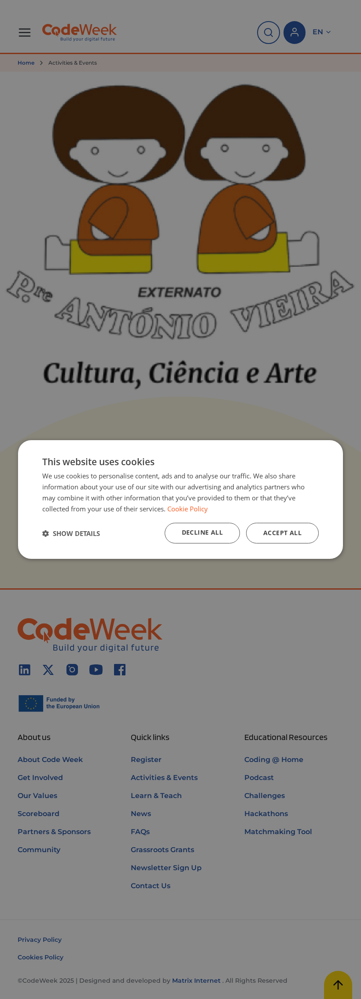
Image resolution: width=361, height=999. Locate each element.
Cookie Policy (187, 508)
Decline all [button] (202, 532)
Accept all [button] (282, 533)
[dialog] (180, 499)
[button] (71, 533)
